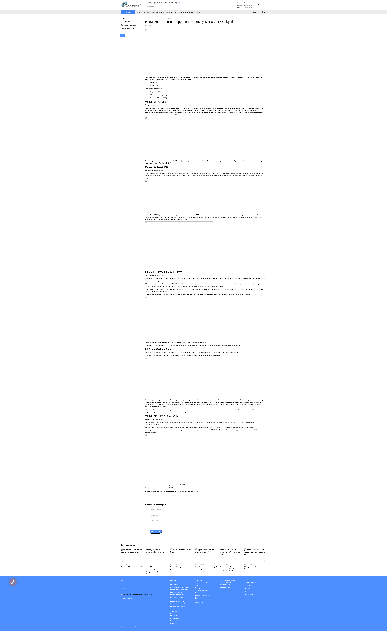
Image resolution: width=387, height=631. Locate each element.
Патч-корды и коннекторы (178, 621)
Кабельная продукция (177, 601)
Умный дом (173, 611)
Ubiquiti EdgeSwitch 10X (153, 92)
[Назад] (121, 561)
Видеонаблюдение (176, 592)
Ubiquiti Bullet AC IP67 (152, 85)
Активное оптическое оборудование (176, 583)
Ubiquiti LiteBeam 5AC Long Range (156, 95)
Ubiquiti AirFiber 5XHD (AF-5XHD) (156, 98)
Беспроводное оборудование (179, 589)
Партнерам (146, 12)
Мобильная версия (128, 598)
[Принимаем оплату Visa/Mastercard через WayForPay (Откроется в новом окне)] (137, 594)
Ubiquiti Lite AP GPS (151, 82)
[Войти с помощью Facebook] (211, 509)
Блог (198, 12)
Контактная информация (187, 12)
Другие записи (128, 545)
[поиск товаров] (229, 6)
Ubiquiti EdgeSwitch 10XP (153, 88)
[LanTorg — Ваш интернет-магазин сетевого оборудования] (131, 582)
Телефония (173, 609)
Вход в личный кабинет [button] (202, 583)
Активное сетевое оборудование (180, 587)
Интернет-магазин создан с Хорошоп (130, 626)
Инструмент (174, 623)
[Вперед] (266, 561)
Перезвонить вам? (184, 3)
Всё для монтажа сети (177, 594)
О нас (139, 12)
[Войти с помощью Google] (214, 509)
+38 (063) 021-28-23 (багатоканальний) (162, 3)
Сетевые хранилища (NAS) (178, 606)
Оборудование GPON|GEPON (179, 604)
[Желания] (250, 12)
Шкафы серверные (176, 618)
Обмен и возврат (171, 12)
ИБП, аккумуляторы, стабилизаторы (176, 598)
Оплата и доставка (158, 12)
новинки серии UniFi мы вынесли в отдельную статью (173, 79)
